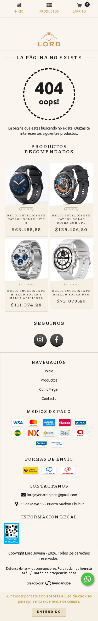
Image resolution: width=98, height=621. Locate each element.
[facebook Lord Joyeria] (56, 340)
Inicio (49, 371)
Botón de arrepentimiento (55, 573)
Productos (49, 380)
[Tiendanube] (49, 584)
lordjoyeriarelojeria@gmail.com (52, 495)
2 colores (26, 209)
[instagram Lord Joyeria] (40, 340)
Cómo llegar (49, 389)
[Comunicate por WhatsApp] (87, 579)
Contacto (49, 398)
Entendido (49, 611)
